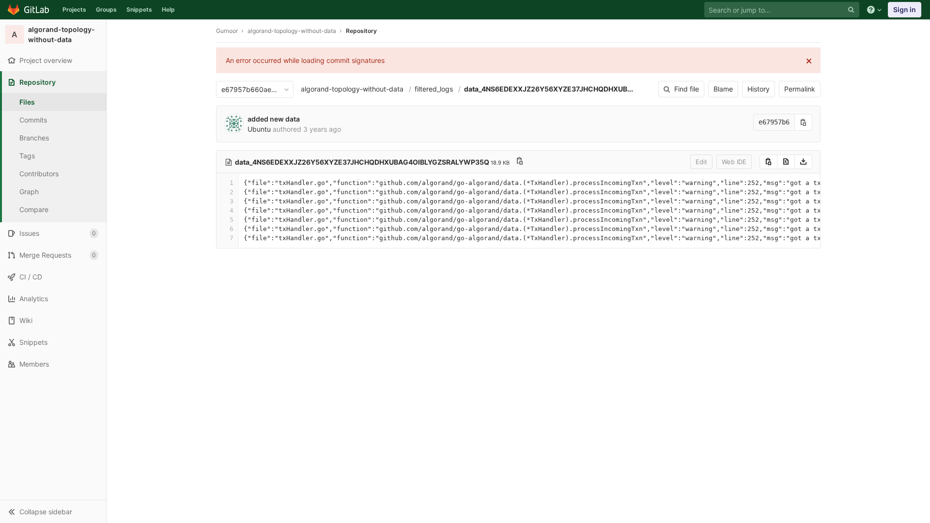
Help (168, 9)
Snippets (139, 9)
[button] (53, 511)
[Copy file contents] (768, 161)
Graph (29, 191)
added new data (274, 119)
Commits (33, 120)
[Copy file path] (519, 162)
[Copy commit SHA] (803, 122)
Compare (33, 209)
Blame (723, 89)
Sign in (904, 9)
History (758, 89)
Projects (74, 9)
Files (27, 102)
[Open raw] (786, 161)
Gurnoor (227, 30)
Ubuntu (259, 129)
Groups (106, 9)
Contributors (39, 173)
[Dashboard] (29, 9)
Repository (361, 30)
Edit (701, 162)
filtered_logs (434, 89)
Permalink (799, 89)
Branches (34, 138)
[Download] (803, 161)
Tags (27, 156)
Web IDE (734, 162)
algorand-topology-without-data (352, 89)
